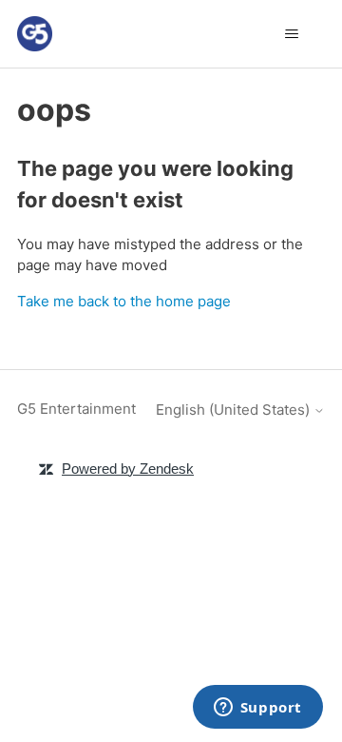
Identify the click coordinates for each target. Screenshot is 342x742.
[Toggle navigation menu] (291, 34)
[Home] (34, 33)
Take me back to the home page (124, 301)
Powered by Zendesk (128, 468)
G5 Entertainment (76, 409)
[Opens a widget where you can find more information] (257, 708)
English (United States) (235, 409)
